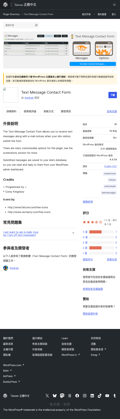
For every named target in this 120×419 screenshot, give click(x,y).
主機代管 (8, 349)
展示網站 (37, 338)
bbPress (9, 376)
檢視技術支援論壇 (93, 288)
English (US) (110, 166)
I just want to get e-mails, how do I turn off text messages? (20, 234)
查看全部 (112, 259)
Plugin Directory (11, 14)
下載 (112, 95)
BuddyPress (11, 381)
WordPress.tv (71, 354)
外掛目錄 (37, 349)
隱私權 (7, 354)
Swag (95, 354)
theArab (29, 97)
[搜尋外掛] (36, 25)
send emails (110, 186)
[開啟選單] (115, 4)
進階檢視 (88, 201)
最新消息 (8, 343)
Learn (65, 338)
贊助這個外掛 (90, 313)
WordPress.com (13, 365)
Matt (7, 370)
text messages (109, 192)
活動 (93, 343)
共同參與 (96, 338)
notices (112, 180)
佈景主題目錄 (39, 343)
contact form (110, 173)
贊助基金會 (98, 349)
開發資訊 (66, 111)
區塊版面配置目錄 (42, 354)
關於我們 (8, 338)
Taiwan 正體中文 (20, 395)
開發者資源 (68, 349)
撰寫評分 (88, 259)
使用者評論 (30, 111)
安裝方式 (49, 111)
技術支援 (112, 111)
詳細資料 (11, 111)
